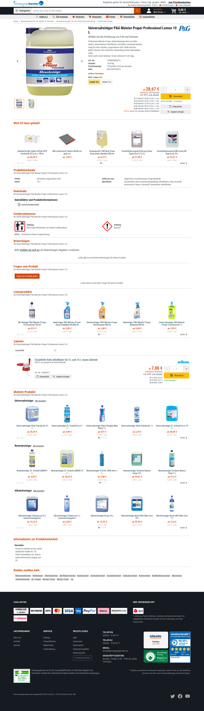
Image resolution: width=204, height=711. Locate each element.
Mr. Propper (36, 579)
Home (16, 21)
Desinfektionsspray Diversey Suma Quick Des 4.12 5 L (137, 152)
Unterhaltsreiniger (97, 575)
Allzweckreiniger (51, 575)
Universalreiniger (105, 21)
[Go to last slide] (18, 61)
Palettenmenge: (95, 66)
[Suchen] (137, 11)
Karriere (17, 645)
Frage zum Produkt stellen (27, 276)
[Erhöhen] (188, 90)
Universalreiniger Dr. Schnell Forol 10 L (172, 427)
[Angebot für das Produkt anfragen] (176, 112)
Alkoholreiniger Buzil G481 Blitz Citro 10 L (137, 517)
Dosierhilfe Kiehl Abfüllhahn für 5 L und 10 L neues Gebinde (66, 359)
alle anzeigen (40, 401)
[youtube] (188, 696)
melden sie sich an (30, 250)
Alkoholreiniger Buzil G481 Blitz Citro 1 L (172, 517)
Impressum (78, 641)
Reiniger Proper (49, 579)
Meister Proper (63, 579)
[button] (155, 11)
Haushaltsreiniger (114, 575)
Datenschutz (78, 645)
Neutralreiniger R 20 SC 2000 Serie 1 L (102, 472)
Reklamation (48, 645)
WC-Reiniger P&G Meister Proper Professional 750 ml (32, 323)
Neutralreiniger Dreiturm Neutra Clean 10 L (137, 472)
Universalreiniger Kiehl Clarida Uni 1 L (137, 425)
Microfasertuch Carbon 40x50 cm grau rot (67, 152)
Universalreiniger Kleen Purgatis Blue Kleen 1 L (102, 427)
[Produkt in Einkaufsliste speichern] (176, 106)
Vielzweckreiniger (22, 579)
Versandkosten (49, 641)
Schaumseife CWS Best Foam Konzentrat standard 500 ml (102, 152)
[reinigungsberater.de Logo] (28, 3)
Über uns (17, 637)
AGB (75, 637)
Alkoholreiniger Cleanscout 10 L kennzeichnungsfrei (32, 517)
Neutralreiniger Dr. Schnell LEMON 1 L (32, 472)
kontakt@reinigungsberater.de (115, 651)
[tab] (101, 163)
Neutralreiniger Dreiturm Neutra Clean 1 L (171, 472)
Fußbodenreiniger (130, 575)
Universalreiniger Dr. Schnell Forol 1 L (67, 427)
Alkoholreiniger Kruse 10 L (102, 515)
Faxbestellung (49, 649)
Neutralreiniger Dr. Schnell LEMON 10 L (67, 472)
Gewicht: (92, 63)
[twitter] (173, 696)
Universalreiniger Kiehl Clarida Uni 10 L (32, 427)
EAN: (90, 69)
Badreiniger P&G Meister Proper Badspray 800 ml (137, 323)
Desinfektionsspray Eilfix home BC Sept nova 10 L (172, 152)
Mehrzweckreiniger (23, 575)
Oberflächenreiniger (67, 575)
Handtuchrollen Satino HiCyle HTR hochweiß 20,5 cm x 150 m (32, 152)
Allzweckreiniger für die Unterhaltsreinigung (75, 21)
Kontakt (17, 641)
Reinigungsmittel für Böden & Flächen (37, 21)
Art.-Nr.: (91, 60)
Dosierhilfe (19, 350)
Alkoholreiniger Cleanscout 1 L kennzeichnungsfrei (67, 517)
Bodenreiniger (83, 575)
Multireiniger (38, 575)
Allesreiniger (177, 575)
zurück (21, 163)
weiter (182, 163)
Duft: (95, 77)
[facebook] (180, 696)
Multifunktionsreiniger (161, 575)
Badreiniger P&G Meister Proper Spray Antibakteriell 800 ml (67, 323)
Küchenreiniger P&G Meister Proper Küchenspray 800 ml (102, 323)
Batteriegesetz (79, 653)
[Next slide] (82, 61)
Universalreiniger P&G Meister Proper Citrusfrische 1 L (172, 323)
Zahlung (46, 637)
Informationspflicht (81, 649)
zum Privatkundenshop (179, 2)
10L (72, 579)
